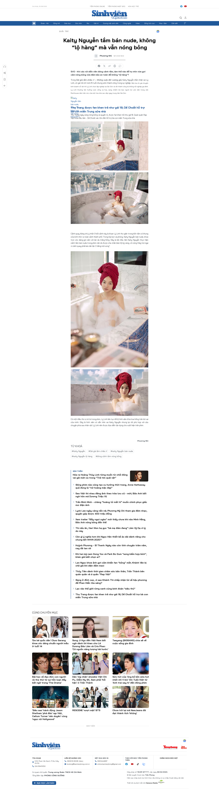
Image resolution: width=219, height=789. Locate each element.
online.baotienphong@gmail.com (109, 764)
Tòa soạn (36, 758)
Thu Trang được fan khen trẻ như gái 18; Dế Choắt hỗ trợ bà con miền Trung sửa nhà (112, 596)
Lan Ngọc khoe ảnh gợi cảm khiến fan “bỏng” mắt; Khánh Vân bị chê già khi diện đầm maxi (111, 564)
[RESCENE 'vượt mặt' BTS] (90, 697)
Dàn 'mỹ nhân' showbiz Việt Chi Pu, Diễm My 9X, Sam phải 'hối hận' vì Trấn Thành (89, 679)
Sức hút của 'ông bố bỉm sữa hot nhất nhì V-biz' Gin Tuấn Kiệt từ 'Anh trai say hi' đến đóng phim (130, 679)
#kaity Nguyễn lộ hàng (82, 456)
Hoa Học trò (133, 6)
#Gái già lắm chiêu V (98, 451)
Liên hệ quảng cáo (72, 758)
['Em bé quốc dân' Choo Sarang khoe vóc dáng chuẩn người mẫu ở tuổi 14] (50, 627)
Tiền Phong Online (97, 6)
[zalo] (145, 764)
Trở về (4, 85)
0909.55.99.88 (72, 761)
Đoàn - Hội (45, 23)
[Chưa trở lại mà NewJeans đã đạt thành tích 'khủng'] (130, 697)
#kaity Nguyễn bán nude (122, 451)
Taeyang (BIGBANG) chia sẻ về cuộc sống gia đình (129, 642)
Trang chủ (34, 23)
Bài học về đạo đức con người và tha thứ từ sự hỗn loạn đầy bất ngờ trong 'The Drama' (49, 679)
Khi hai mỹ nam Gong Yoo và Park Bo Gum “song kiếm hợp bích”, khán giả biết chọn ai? (111, 555)
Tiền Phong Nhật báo (116, 6)
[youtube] (185, 6)
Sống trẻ (56, 23)
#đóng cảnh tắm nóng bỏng (108, 456)
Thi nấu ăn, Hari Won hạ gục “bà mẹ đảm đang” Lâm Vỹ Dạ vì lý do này (111, 529)
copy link (109, 66)
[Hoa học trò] (184, 747)
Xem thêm (185, 23)
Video (138, 23)
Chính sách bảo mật (169, 758)
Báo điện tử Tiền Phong (109, 14)
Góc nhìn (78, 23)
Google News (158, 31)
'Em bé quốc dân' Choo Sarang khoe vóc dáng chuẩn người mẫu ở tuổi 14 (50, 643)
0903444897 (102, 761)
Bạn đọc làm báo (45, 783)
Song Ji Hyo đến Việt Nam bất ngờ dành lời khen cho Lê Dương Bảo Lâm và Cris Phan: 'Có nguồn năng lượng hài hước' (90, 645)
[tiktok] (139, 764)
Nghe (4, 66)
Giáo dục (67, 23)
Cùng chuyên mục (45, 612)
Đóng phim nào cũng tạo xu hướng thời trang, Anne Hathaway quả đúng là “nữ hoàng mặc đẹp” (110, 486)
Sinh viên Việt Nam (46, 746)
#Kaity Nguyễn (78, 451)
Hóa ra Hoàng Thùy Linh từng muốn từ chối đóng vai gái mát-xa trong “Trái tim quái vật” (100, 476)
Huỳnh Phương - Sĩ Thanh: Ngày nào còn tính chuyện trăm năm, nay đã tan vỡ (111, 547)
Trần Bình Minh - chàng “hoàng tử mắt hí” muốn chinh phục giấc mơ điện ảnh (111, 503)
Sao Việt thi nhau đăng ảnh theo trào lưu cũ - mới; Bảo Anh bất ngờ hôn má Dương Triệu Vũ (111, 495)
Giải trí (96, 23)
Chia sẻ (4, 73)
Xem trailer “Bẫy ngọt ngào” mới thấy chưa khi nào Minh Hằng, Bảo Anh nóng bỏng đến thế (111, 521)
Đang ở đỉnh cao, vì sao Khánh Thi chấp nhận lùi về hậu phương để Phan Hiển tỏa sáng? (111, 581)
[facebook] (181, 6)
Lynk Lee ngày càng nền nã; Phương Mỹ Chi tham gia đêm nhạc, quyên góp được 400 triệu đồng (111, 512)
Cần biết (174, 23)
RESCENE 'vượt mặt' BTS (86, 710)
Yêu (87, 23)
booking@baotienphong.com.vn (78, 764)
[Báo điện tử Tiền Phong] (170, 747)
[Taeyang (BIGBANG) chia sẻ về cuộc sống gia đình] (130, 627)
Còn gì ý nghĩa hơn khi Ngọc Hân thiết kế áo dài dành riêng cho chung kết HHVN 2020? (111, 538)
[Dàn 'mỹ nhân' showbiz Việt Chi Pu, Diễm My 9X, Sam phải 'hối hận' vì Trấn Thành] (90, 663)
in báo (114, 66)
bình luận (120, 66)
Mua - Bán (163, 23)
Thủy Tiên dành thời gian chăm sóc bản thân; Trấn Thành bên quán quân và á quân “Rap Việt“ (110, 573)
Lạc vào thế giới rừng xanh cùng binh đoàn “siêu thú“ (105, 588)
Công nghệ (127, 23)
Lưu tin (4, 79)
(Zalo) (81, 761)
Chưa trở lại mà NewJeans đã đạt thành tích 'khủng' (129, 712)
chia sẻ (99, 66)
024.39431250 (40, 766)
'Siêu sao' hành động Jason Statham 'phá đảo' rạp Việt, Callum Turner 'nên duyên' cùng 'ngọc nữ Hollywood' (49, 715)
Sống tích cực (149, 23)
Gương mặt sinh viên (110, 23)
